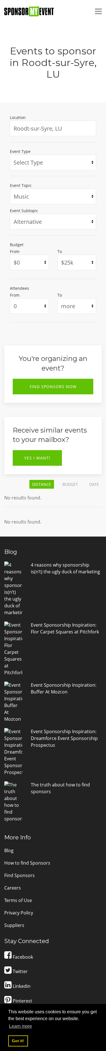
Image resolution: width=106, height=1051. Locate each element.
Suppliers (14, 925)
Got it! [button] (18, 1041)
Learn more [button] (20, 1026)
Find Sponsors (19, 875)
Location (18, 117)
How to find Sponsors (27, 863)
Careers (12, 888)
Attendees (19, 288)
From (15, 251)
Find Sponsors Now (53, 386)
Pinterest (22, 1001)
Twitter (20, 971)
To (59, 251)
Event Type (20, 151)
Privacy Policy (18, 913)
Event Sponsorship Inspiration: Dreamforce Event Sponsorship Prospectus (64, 738)
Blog (9, 850)
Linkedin (21, 986)
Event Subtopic (24, 210)
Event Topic (21, 185)
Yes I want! (37, 458)
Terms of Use (18, 900)
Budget (16, 244)
